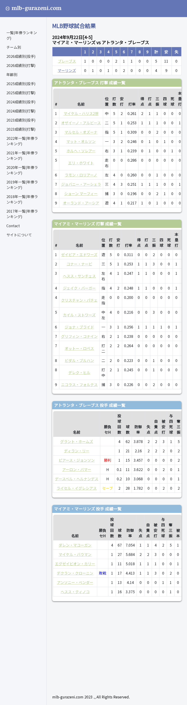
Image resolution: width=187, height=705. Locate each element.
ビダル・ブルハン (79, 360)
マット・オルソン (81, 141)
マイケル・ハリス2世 (81, 113)
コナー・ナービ (79, 264)
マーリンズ (67, 70)
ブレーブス (67, 61)
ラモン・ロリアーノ (81, 175)
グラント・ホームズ (76, 441)
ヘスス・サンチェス (79, 276)
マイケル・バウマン (75, 554)
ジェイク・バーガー (79, 288)
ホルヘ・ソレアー (81, 150)
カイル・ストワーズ (79, 315)
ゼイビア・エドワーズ (79, 254)
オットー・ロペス (79, 348)
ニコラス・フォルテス (79, 384)
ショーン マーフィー (81, 193)
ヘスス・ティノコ (75, 591)
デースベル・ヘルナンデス (76, 478)
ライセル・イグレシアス (77, 488)
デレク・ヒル (79, 372)
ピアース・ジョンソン (77, 460)
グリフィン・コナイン (79, 336)
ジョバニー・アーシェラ (81, 184)
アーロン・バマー (76, 469)
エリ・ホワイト (81, 162)
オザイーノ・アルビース (81, 122)
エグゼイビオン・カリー (75, 563)
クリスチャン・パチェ (79, 300)
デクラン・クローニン (75, 573)
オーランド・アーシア (81, 203)
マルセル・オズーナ (81, 132)
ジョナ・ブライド (79, 327)
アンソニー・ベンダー (75, 582)
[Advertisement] (117, 646)
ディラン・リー (76, 450)
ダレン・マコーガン (75, 545)
